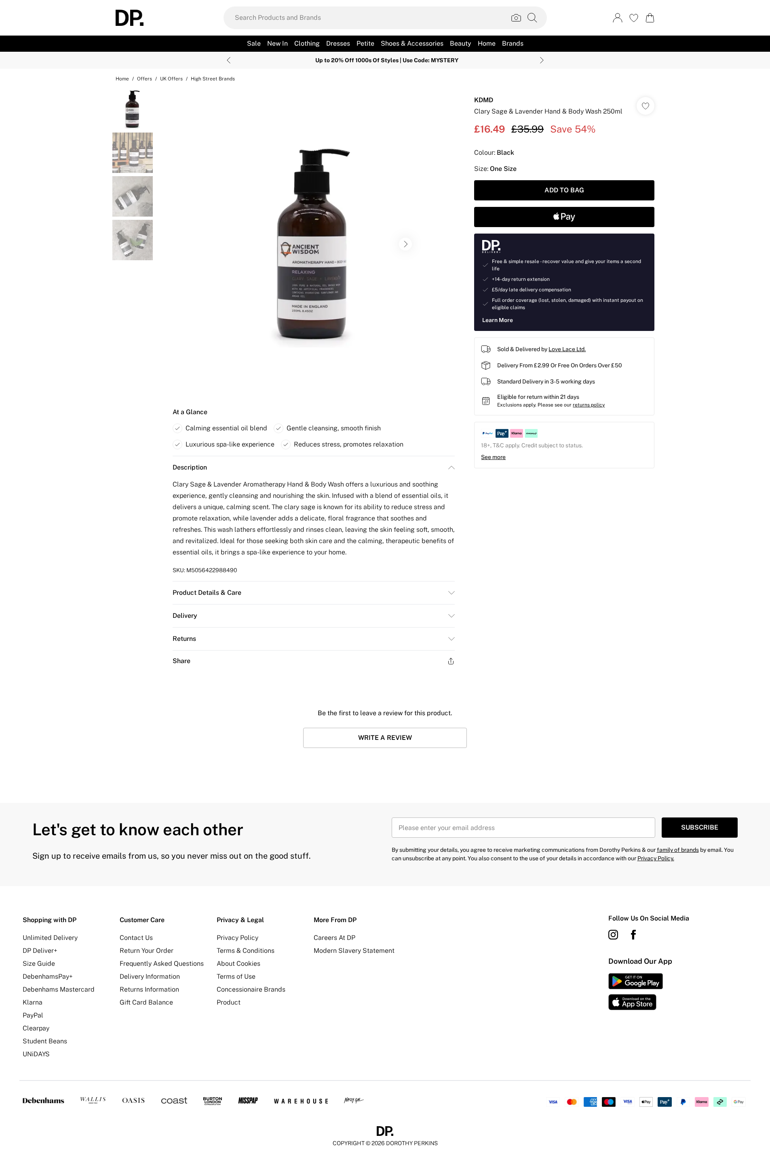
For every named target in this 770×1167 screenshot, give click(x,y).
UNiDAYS (36, 1054)
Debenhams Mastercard (59, 989)
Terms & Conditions (245, 950)
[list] (313, 244)
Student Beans (45, 1041)
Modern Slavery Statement (354, 950)
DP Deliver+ (40, 950)
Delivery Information (150, 976)
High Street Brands (213, 79)
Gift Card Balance (146, 1002)
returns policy (589, 405)
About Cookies (238, 963)
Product (228, 1002)
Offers (144, 79)
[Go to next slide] (405, 244)
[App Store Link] (635, 991)
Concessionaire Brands (251, 989)
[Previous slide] (229, 60)
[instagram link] (613, 934)
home (122, 79)
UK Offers (171, 79)
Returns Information (149, 989)
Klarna (32, 1002)
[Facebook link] (633, 934)
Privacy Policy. (655, 858)
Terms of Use (236, 976)
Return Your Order (146, 950)
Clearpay (36, 1028)
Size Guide (39, 963)
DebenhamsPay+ (48, 976)
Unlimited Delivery (50, 938)
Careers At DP (334, 938)
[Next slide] (542, 60)
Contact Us (136, 938)
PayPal (33, 1015)
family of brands (678, 850)
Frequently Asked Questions (162, 963)
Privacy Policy (237, 938)
